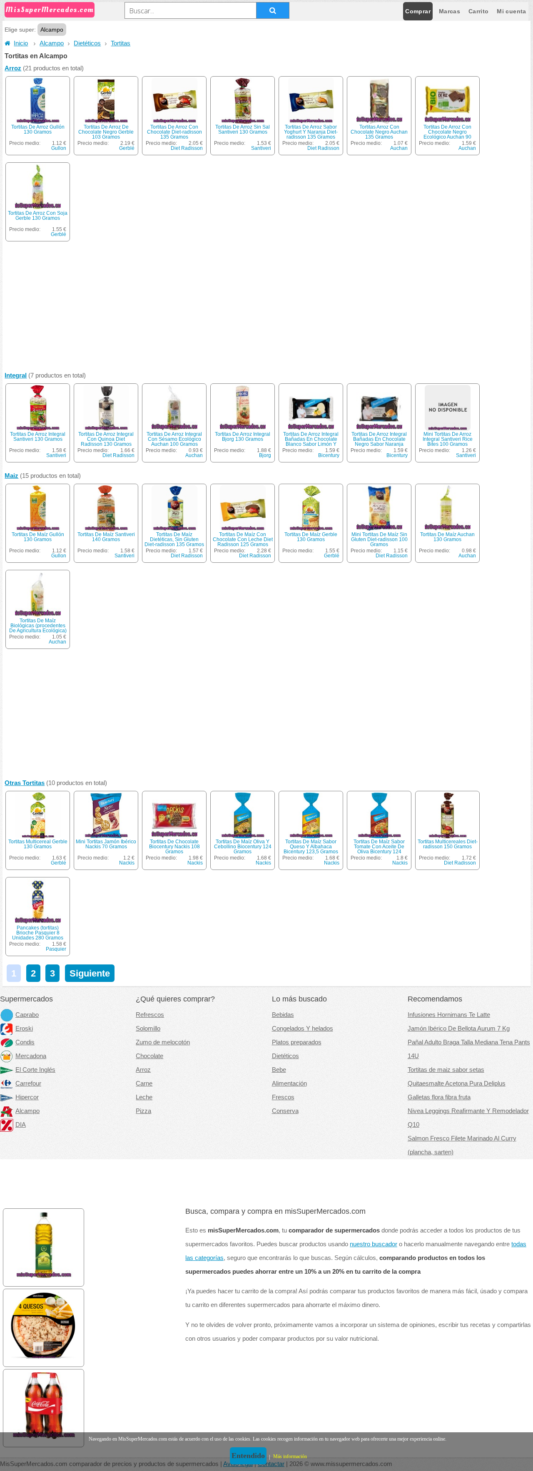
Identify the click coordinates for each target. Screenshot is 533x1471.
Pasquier (56, 949)
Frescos (283, 1097)
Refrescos (150, 1014)
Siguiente (90, 973)
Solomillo (148, 1028)
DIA (20, 1124)
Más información (290, 1456)
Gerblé (126, 148)
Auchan (399, 148)
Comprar (417, 11)
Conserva (285, 1111)
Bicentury (328, 455)
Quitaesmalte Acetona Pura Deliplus (457, 1083)
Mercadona (30, 1056)
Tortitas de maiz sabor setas (446, 1069)
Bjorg (265, 455)
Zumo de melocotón (163, 1042)
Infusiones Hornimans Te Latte (449, 1014)
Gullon (58, 148)
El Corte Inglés (35, 1069)
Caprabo (27, 1014)
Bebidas (283, 1014)
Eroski (24, 1028)
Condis (25, 1042)
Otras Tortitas (25, 783)
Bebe (279, 1069)
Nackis (126, 862)
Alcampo (52, 43)
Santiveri (261, 148)
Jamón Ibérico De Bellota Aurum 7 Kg (459, 1028)
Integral (16, 375)
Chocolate (149, 1056)
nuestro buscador (373, 1244)
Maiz (11, 475)
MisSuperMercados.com (49, 10)
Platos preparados (296, 1042)
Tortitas (120, 43)
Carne (144, 1083)
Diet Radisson (187, 148)
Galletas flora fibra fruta (439, 1097)
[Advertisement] (266, 308)
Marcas (449, 11)
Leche (144, 1097)
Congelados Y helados (302, 1028)
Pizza (143, 1111)
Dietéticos (87, 43)
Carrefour (28, 1083)
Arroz (13, 68)
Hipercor (27, 1097)
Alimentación (289, 1083)
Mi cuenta (511, 11)
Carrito (478, 11)
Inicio (21, 43)
